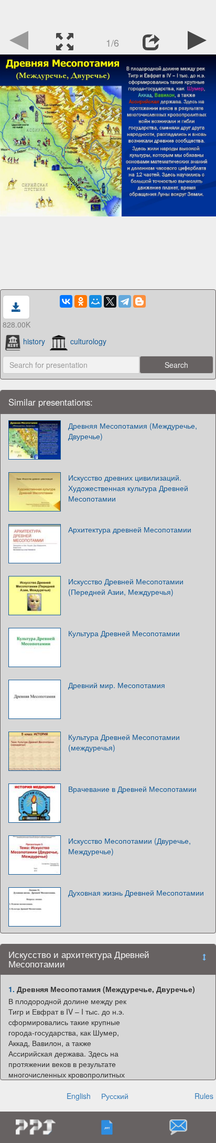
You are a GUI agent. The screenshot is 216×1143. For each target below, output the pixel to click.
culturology (88, 341)
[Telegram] (124, 301)
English (79, 1096)
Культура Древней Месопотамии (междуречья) (124, 742)
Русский (114, 1096)
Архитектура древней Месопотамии (129, 529)
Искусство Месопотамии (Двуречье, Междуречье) (129, 845)
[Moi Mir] (95, 301)
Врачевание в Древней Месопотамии (132, 788)
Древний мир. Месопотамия (116, 685)
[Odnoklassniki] (80, 301)
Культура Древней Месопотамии (124, 633)
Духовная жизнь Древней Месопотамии (136, 892)
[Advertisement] (108, 13)
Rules (204, 1096)
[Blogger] (139, 301)
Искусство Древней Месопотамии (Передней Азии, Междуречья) (125, 586)
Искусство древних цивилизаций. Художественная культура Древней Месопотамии (128, 488)
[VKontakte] (66, 301)
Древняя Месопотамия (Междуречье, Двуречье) (132, 430)
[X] (110, 301)
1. (11, 989)
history (34, 341)
